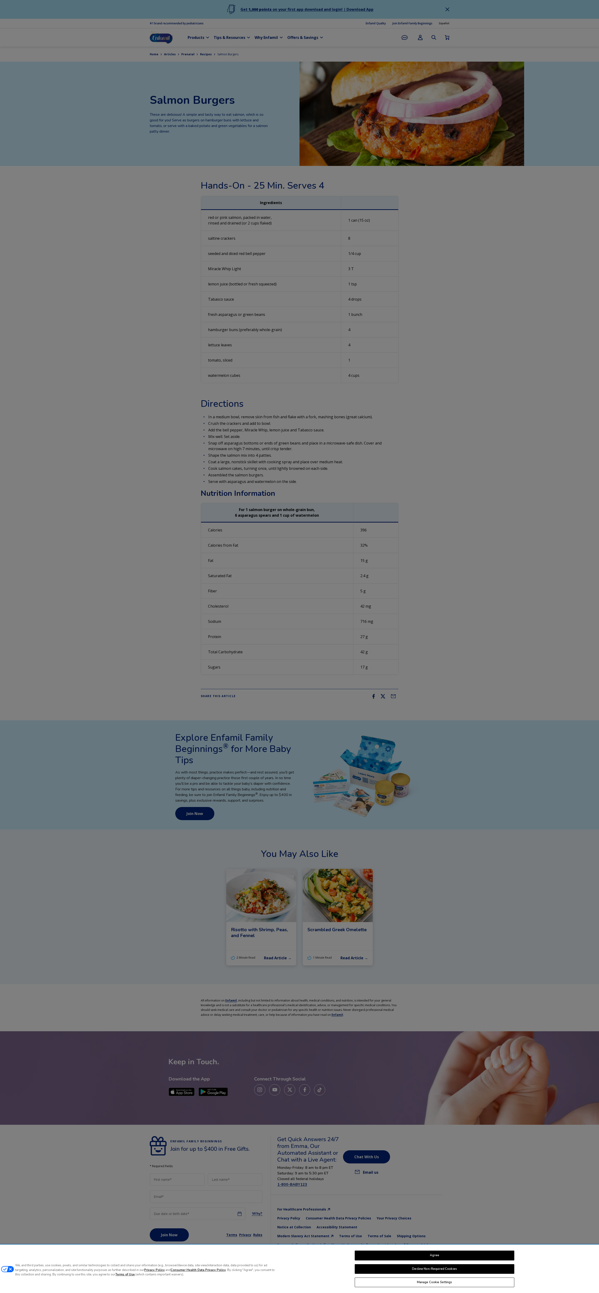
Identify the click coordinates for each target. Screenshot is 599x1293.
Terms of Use (125, 1274)
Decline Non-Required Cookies (434, 1269)
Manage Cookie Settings (434, 1282)
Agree (434, 1255)
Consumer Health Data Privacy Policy (198, 1270)
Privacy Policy (154, 1270)
